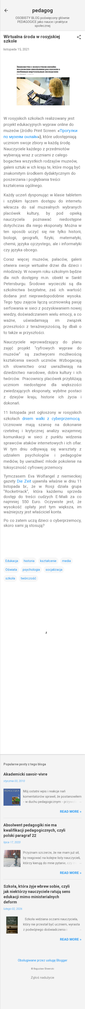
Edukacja (11, 561)
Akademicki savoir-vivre (25, 774)
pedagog (42, 10)
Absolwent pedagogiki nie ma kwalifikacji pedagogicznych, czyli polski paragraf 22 (34, 830)
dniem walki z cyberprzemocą (51, 418)
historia (29, 561)
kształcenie (48, 561)
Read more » (71, 812)
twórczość (28, 578)
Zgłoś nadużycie (42, 978)
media (66, 561)
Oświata (11, 570)
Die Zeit (24, 481)
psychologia (31, 570)
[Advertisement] (42, 716)
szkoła (10, 578)
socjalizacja (54, 570)
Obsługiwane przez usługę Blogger (42, 960)
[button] (79, 37)
